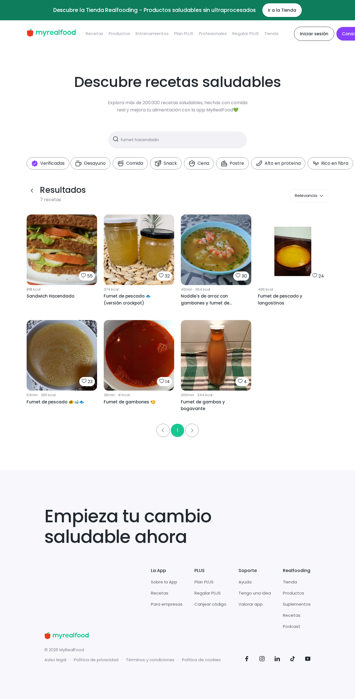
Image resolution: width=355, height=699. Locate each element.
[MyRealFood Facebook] (247, 659)
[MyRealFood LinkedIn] (277, 659)
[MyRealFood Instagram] (262, 659)
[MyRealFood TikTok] (292, 659)
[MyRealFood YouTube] (308, 659)
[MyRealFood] (51, 34)
